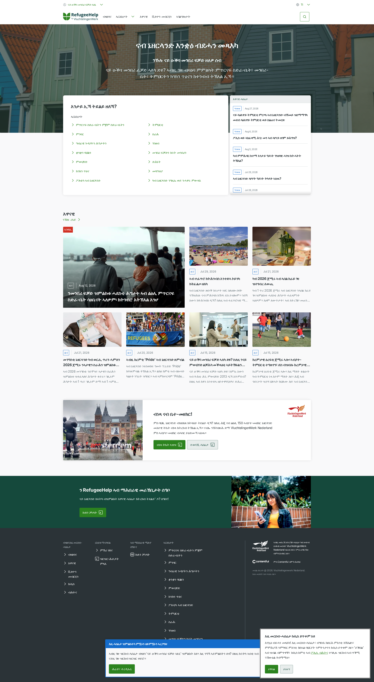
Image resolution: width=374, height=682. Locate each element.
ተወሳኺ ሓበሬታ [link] (199, 445)
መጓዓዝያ (157, 171)
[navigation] (125, 16)
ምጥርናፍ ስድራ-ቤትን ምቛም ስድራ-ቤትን (100, 125)
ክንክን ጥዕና (82, 171)
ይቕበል (271, 669)
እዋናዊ (143, 16)
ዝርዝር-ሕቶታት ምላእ (109, 561)
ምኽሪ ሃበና (106, 550)
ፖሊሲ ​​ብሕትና (319, 653)
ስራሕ (155, 134)
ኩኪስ (71, 584)
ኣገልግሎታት (183, 16)
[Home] (80, 17)
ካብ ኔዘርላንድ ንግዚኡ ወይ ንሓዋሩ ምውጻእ (176, 180)
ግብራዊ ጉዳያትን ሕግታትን (91, 143)
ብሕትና (72, 592)
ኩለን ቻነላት (142, 554)
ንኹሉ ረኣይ (69, 219)
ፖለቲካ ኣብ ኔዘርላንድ (88, 180)
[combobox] (83, 4)
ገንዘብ (155, 143)
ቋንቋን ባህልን (83, 153)
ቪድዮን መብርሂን (162, 16)
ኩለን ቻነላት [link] (90, 512)
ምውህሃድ (81, 162)
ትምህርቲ (157, 125)
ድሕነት (156, 162)
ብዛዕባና (107, 16)
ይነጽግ (286, 669)
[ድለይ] (304, 16)
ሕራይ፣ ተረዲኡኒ (122, 669)
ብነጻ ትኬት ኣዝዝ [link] (166, 445)
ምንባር (80, 134)
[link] (80, 17)
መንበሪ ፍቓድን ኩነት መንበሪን (169, 153)
